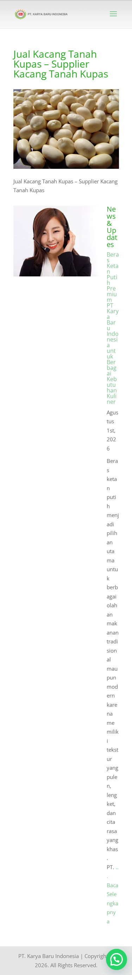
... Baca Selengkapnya (113, 894)
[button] (116, 959)
